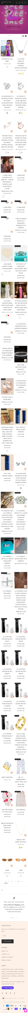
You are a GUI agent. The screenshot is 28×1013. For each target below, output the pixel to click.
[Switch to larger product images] (23, 36)
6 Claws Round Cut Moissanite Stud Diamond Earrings (21, 384)
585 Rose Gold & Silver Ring (7, 398)
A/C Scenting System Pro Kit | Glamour (7, 703)
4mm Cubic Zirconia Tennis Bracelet (20, 367)
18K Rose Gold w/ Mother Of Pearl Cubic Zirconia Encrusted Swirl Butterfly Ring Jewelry (21, 141)
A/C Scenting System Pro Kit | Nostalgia (7, 736)
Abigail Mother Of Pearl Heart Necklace (7, 825)
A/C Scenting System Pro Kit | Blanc (7, 639)
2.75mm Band (21, 207)
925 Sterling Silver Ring (7, 592)
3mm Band (7, 337)
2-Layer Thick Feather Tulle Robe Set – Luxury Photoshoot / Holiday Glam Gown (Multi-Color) (7, 182)
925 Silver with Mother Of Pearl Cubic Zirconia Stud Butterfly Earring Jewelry (21, 478)
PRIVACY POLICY (6, 960)
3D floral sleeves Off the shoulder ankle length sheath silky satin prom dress (21, 305)
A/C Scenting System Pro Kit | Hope (21, 703)
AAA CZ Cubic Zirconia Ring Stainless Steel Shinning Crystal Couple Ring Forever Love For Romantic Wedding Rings (21, 742)
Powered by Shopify (20, 1002)
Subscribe (7, 941)
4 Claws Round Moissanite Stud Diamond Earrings (21, 326)
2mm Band (7, 236)
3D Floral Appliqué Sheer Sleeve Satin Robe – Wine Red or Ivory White (7, 305)
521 (19, 881)
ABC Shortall (20, 810)
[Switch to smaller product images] (25, 36)
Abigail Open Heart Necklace (20, 841)
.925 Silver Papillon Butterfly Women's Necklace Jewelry (21, 63)
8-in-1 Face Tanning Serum (7, 475)
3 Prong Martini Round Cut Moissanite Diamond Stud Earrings (20, 223)
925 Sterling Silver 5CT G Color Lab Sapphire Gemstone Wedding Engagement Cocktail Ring (20, 517)
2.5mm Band (7, 207)
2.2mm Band (21, 175)
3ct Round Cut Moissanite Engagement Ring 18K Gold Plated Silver (21, 268)
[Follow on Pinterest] (10, 993)
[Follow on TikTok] (14, 993)
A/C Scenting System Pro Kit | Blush (21, 639)
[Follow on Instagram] (6, 993)
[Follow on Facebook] (2, 993)
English (22, 998)
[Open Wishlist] (25, 1010)
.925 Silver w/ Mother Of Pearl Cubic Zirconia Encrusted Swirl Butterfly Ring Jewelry (21, 102)
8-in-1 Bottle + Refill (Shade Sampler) (21, 429)
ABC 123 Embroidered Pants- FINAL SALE (21, 779)
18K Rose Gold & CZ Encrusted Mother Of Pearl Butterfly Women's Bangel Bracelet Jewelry (7, 141)
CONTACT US (5, 954)
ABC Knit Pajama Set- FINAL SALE (7, 811)
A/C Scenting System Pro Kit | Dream (21, 671)
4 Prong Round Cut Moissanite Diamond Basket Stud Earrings (7, 351)
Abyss (7, 870)
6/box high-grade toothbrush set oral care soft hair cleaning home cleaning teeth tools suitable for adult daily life (7, 435)
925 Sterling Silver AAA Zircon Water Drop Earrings (7, 560)
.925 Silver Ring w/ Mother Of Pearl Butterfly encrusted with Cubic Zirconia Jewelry (7, 102)
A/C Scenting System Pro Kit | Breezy (7, 671)
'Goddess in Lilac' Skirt (7, 60)
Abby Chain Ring (7, 777)
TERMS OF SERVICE (7, 957)
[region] (14, 906)
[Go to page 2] (22, 881)
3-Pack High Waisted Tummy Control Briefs (7, 266)
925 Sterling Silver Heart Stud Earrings (21, 559)
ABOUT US (5, 951)
